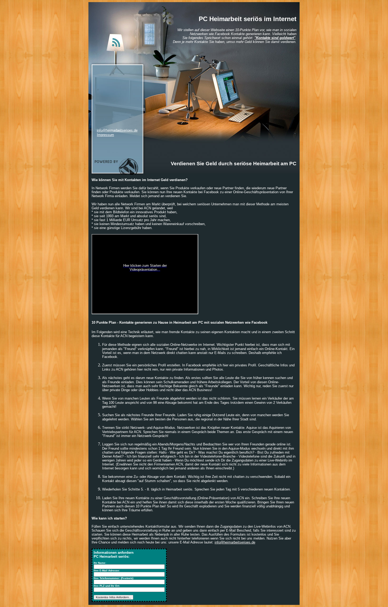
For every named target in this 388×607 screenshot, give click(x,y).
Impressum (105, 135)
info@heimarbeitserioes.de (117, 130)
